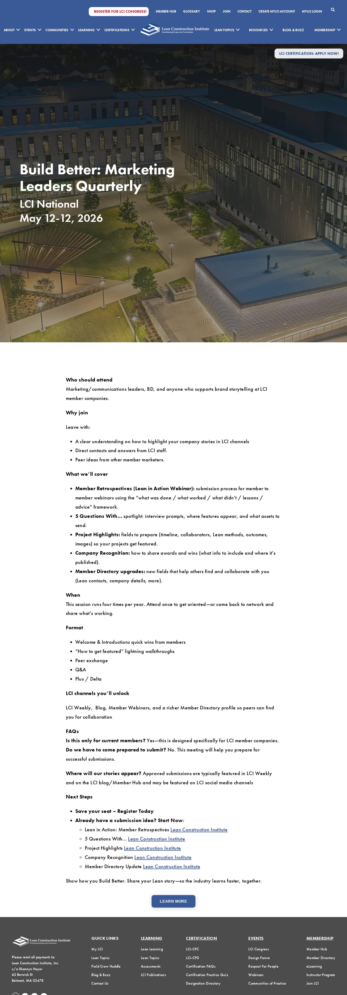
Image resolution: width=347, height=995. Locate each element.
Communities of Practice (267, 983)
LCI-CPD (192, 957)
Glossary (191, 11)
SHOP (211, 11)
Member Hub (166, 11)
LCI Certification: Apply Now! (309, 53)
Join (226, 11)
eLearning (314, 966)
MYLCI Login (312, 11)
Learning (86, 30)
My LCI (97, 949)
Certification (201, 938)
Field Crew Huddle (106, 966)
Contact (244, 11)
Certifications (116, 30)
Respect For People (263, 966)
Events (30, 30)
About (9, 30)
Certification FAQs (201, 966)
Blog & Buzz (293, 30)
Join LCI (312, 983)
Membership (324, 30)
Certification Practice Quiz (207, 974)
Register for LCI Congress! (120, 11)
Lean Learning (152, 949)
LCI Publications (153, 974)
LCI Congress (258, 949)
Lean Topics (224, 30)
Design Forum (259, 957)
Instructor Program (320, 974)
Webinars (256, 974)
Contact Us (99, 983)
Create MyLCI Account (276, 11)
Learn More (173, 901)
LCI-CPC (192, 949)
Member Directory (320, 957)
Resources (258, 30)
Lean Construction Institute (199, 829)
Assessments (151, 966)
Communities (57, 30)
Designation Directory (203, 983)
